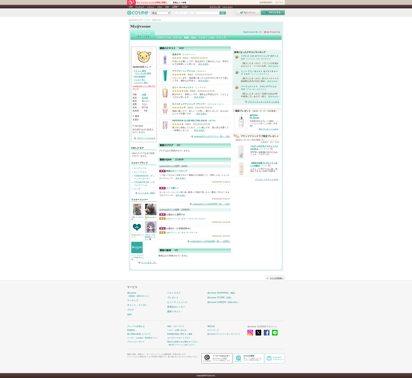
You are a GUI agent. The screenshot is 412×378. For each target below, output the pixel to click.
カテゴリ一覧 (215, 7)
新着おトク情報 (179, 2)
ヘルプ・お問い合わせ (177, 330)
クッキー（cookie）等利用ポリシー (142, 338)
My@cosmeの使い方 (252, 32)
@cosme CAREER (223, 302)
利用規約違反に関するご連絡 (179, 334)
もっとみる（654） (147, 193)
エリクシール (140, 168)
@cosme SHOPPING (221, 292)
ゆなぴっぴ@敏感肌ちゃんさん (150, 237)
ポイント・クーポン (137, 305)
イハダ (137, 189)
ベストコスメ (227, 7)
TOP (130, 7)
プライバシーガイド (136, 342)
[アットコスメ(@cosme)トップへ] (137, 13)
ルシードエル (140, 172)
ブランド (150, 7)
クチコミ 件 (140, 71)
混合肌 (145, 98)
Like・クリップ (217, 37)
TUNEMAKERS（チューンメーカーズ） (144, 177)
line (275, 332)
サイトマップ (213, 330)
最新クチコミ (174, 311)
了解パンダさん (137, 217)
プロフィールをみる (146, 138)
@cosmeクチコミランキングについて (223, 334)
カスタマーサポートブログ (178, 338)
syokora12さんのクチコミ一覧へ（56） (212, 136)
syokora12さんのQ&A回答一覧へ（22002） (210, 241)
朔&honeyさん (150, 217)
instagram (250, 332)
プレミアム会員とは (136, 326)
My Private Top (273, 32)
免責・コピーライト (176, 326)
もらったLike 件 (143, 73)
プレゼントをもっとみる (266, 179)
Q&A (167, 7)
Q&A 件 (140, 76)
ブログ (159, 7)
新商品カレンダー (176, 306)
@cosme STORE (219, 297)
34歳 (144, 94)
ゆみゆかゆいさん (137, 236)
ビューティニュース (177, 302)
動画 (186, 37)
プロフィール (164, 37)
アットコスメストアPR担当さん (137, 256)
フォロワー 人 (141, 83)
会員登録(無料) (265, 2)
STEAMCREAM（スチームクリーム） (144, 183)
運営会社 (211, 326)
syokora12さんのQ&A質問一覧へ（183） (211, 204)
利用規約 (131, 330)
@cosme (138, 294)
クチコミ (177, 37)
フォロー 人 (139, 79)
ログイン (279, 2)
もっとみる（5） (149, 262)
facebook (266, 332)
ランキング (139, 7)
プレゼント (172, 297)
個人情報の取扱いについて (138, 334)
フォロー (202, 37)
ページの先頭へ (276, 278)
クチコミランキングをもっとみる (263, 102)
